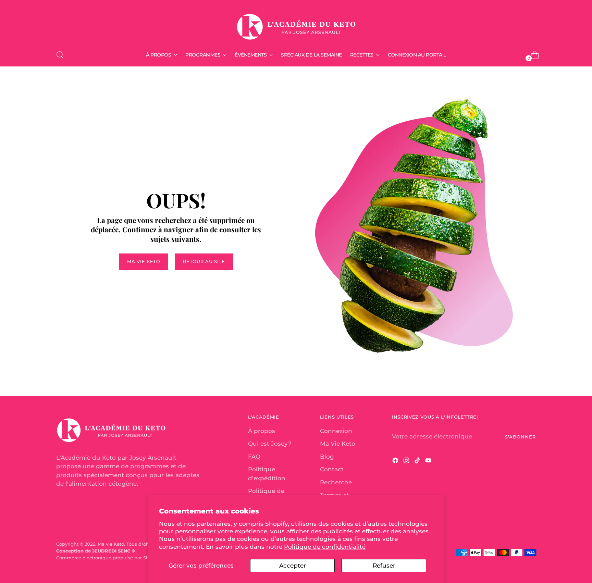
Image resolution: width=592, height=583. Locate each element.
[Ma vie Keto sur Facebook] (396, 462)
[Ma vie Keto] (296, 23)
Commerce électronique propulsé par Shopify (108, 557)
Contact (332, 469)
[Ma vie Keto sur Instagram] (407, 462)
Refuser (384, 565)
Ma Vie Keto (337, 443)
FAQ (254, 456)
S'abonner (520, 436)
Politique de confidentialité (325, 546)
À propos (261, 430)
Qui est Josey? (270, 443)
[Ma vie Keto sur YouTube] (429, 462)
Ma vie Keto (111, 544)
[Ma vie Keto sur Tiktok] (418, 462)
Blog (327, 456)
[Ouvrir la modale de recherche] (60, 55)
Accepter (292, 565)
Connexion (336, 430)
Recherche (336, 482)
